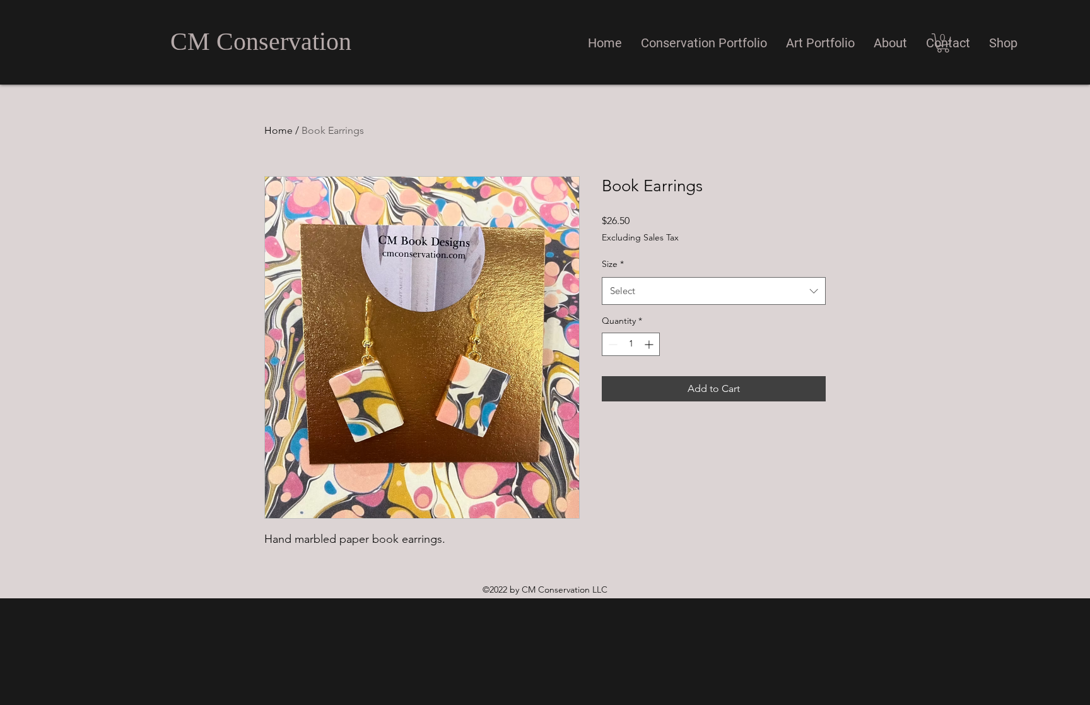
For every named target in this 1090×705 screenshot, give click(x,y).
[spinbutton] (630, 344)
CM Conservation (260, 41)
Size (613, 264)
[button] (703, 42)
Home (278, 130)
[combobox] (714, 291)
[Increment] (650, 344)
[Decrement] (611, 344)
